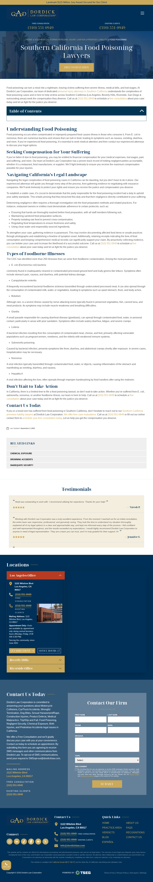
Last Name (113, 715)
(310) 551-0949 (40, 27)
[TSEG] (83, 873)
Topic (77, 756)
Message (79, 736)
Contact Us (134, 837)
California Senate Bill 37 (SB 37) (63, 862)
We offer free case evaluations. (80, 414)
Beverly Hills (19, 660)
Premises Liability (97, 40)
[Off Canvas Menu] (142, 13)
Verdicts (108, 832)
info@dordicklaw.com (72, 845)
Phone (78, 725)
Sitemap (143, 873)
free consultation (118, 98)
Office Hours (50, 651)
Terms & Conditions (87, 776)
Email (111, 725)
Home (29, 40)
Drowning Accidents (21, 459)
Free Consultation (76, 67)
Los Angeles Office (23, 575)
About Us (132, 823)
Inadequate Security (21, 465)
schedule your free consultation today (42, 418)
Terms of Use (109, 873)
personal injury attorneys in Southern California (82, 91)
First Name (80, 715)
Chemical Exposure (21, 453)
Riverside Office (21, 668)
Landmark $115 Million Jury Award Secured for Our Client (76, 2)
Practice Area (112, 827)
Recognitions (135, 832)
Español (108, 842)
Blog (105, 837)
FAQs (129, 827)
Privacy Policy (134, 774)
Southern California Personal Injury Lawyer (60, 40)
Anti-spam (134, 873)
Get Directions (20, 650)
